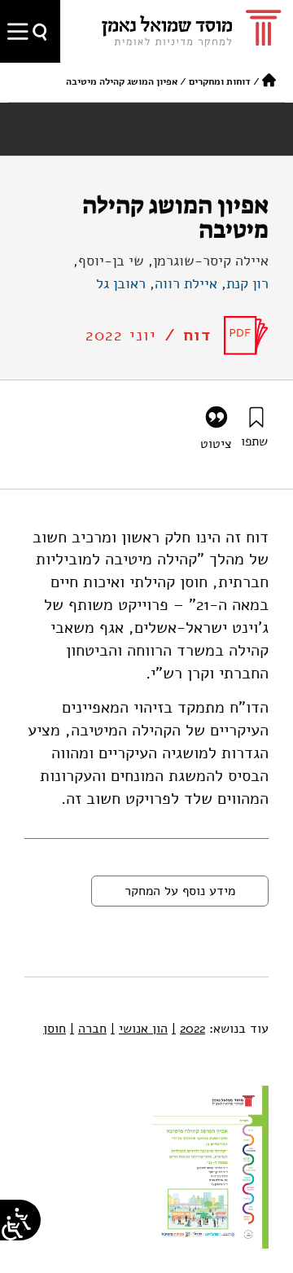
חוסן (54, 1029)
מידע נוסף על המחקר (180, 891)
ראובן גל (121, 283)
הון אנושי (139, 1029)
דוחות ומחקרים (220, 81)
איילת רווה (186, 283)
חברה (88, 1029)
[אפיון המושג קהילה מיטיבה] (246, 335)
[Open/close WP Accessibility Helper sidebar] (12, 1228)
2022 (188, 1029)
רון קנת (247, 283)
